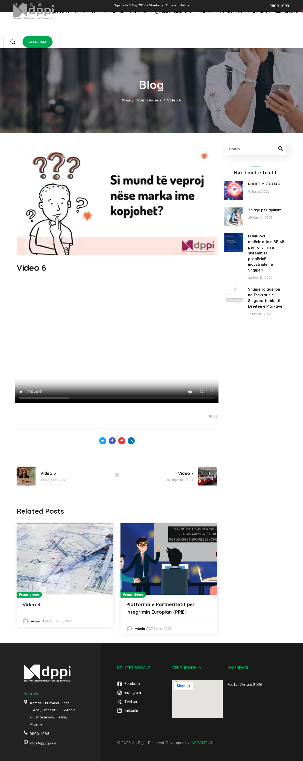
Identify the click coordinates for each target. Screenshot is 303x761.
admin (36, 621)
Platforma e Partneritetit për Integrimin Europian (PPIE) (160, 608)
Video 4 (31, 605)
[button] (12, 42)
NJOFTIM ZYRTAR (264, 184)
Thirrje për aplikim (264, 210)
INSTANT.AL (201, 742)
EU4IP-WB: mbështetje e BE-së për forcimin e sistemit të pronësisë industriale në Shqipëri (266, 253)
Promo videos (148, 100)
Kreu (126, 100)
